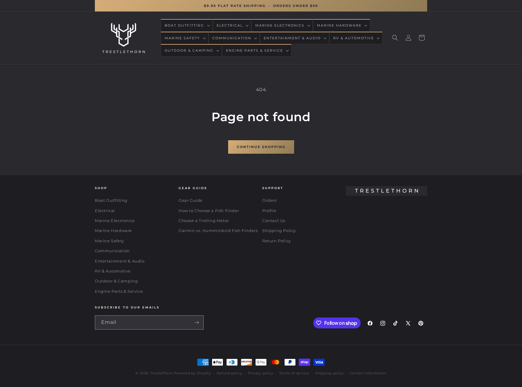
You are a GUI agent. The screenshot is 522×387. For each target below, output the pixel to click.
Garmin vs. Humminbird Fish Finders (218, 230)
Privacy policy (260, 373)
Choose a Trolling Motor (204, 220)
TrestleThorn (161, 373)
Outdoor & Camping (116, 281)
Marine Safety (109, 240)
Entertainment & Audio (120, 261)
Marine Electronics (115, 220)
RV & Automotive (113, 271)
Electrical (105, 210)
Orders (269, 200)
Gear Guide (191, 200)
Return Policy (276, 240)
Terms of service (294, 373)
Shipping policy (329, 373)
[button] (186, 25)
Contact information (368, 373)
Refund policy (229, 373)
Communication (112, 250)
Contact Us (273, 220)
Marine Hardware (113, 230)
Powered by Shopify (192, 373)
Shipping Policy (279, 230)
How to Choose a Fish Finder (209, 210)
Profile (269, 210)
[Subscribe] (196, 322)
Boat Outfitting (111, 200)
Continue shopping (261, 147)
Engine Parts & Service (119, 291)
